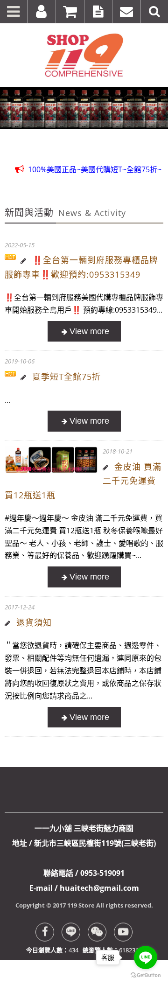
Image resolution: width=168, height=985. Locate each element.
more (84, 331)
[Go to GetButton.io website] (146, 975)
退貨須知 (34, 622)
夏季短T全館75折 (66, 376)
